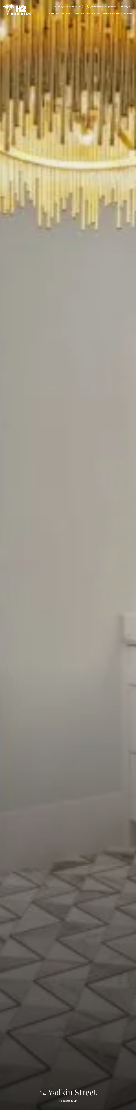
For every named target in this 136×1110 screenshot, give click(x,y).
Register (128, 13)
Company (53, 13)
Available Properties (112, 13)
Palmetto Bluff (93, 13)
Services (79, 13)
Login (127, 6)
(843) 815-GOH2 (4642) (102, 6)
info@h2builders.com (68, 6)
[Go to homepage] (17, 9)
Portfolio (66, 13)
